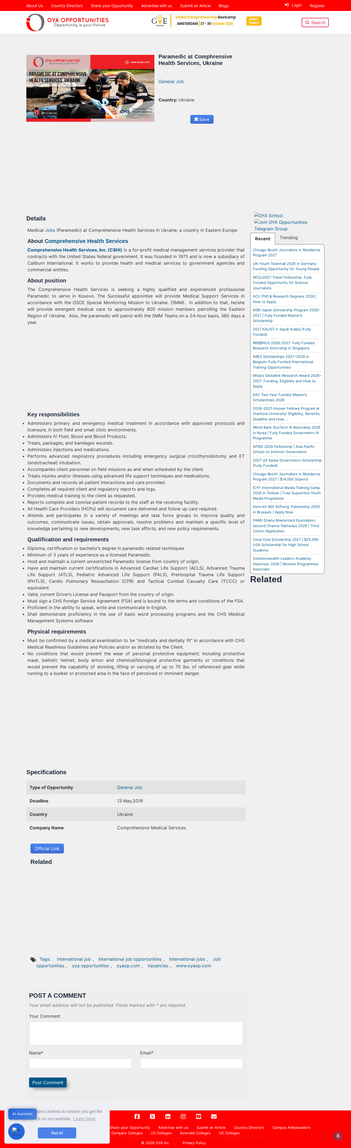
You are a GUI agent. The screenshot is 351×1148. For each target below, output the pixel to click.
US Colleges (161, 1133)
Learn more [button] (84, 1118)
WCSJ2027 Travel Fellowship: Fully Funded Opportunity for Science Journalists (282, 282)
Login (297, 5)
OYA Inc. (162, 1143)
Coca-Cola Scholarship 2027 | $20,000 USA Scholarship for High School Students (285, 544)
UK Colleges (229, 1133)
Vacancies (158, 965)
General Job (171, 81)
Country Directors (67, 5)
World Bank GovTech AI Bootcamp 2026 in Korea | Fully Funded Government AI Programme (286, 432)
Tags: (45, 959)
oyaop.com (128, 965)
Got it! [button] (57, 1133)
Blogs (224, 5)
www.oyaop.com (193, 965)
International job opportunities (130, 959)
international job (74, 959)
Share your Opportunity (112, 5)
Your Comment (44, 1016)
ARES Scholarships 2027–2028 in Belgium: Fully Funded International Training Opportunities (283, 361)
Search (318, 22)
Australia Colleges (195, 1133)
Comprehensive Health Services (85, 241)
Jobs (50, 230)
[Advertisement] (136, 174)
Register (317, 5)
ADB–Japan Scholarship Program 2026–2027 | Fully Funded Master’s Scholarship (286, 315)
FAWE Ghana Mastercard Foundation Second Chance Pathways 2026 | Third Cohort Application (286, 525)
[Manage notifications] (338, 1136)
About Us (34, 5)
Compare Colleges (127, 1133)
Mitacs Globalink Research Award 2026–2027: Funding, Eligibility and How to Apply (287, 380)
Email (147, 1053)
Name (36, 1053)
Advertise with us (156, 5)
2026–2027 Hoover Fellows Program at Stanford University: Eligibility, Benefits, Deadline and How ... (287, 413)
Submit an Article (195, 5)
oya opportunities (90, 965)
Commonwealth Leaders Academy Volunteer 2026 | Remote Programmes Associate (285, 563)
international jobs (187, 959)
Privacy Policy (194, 1143)
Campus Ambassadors (291, 1127)
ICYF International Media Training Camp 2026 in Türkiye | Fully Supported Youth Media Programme (287, 493)
